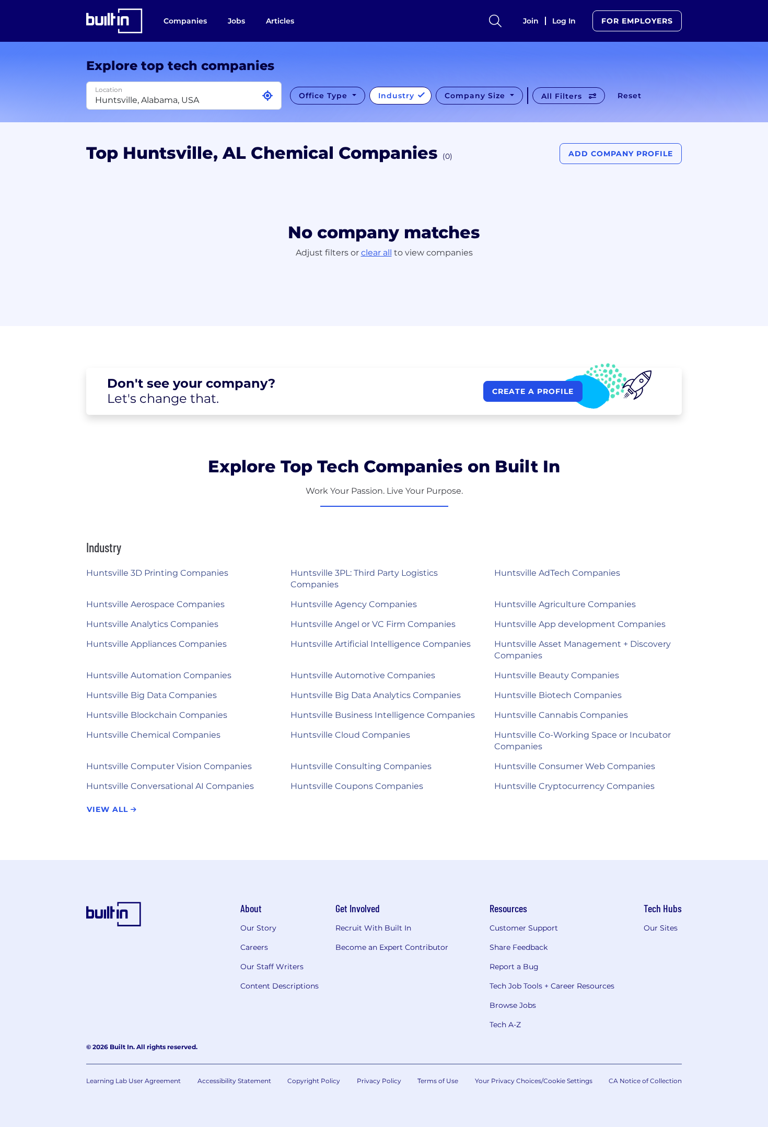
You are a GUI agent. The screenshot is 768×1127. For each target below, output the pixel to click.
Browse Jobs (513, 1005)
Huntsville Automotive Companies (362, 675)
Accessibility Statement (234, 1081)
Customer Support (524, 928)
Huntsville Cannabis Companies (561, 715)
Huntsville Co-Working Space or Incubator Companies (582, 740)
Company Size (476, 95)
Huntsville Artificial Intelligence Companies (380, 644)
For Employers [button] (637, 21)
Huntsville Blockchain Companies (156, 715)
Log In (564, 21)
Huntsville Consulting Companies (361, 766)
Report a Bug (514, 966)
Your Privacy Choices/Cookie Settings (533, 1081)
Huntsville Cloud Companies (350, 735)
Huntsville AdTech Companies (557, 573)
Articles (280, 21)
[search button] (495, 20)
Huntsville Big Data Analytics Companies (375, 695)
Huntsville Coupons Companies (356, 786)
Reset (630, 95)
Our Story (258, 928)
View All (109, 809)
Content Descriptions (279, 986)
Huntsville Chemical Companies (153, 735)
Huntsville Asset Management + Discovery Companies (582, 649)
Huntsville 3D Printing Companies (157, 573)
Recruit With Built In (373, 928)
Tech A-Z (505, 1024)
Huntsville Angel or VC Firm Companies (373, 624)
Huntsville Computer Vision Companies (169, 766)
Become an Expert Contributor (391, 947)
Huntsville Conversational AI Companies (170, 786)
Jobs (236, 21)
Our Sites (661, 928)
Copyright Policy (313, 1081)
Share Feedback (519, 947)
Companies (185, 21)
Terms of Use (437, 1081)
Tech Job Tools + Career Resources (552, 986)
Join (531, 21)
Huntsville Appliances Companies (156, 644)
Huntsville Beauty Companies (556, 675)
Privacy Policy (379, 1081)
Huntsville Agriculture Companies (565, 604)
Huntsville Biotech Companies (558, 695)
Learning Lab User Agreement (133, 1081)
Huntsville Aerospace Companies (155, 604)
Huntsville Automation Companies (158, 675)
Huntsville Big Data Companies (151, 695)
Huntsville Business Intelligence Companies (382, 715)
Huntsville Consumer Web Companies (574, 766)
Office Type (324, 95)
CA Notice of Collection (645, 1081)
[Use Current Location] (267, 96)
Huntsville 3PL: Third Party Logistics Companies (364, 578)
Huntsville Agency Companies (353, 604)
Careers (254, 947)
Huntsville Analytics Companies (152, 624)
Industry (397, 95)
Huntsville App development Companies (580, 624)
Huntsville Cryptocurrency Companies (574, 786)
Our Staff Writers (272, 966)
